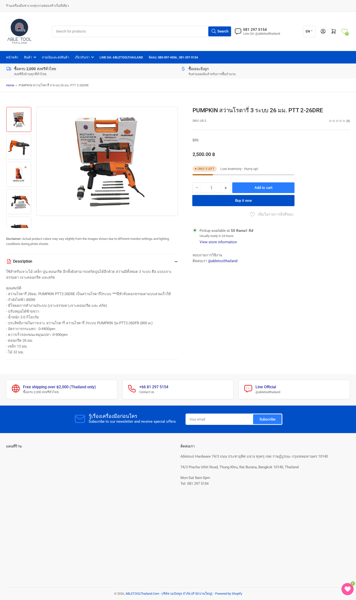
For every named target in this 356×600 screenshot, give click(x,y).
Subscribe (267, 419)
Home (10, 85)
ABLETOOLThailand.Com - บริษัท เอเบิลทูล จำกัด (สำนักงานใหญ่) (169, 593)
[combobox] (142, 31)
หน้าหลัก (12, 57)
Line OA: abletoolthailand (121, 57)
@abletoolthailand (222, 261)
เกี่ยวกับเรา (82, 57)
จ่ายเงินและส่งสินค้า (55, 57)
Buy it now (243, 200)
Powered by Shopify (228, 593)
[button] (344, 31)
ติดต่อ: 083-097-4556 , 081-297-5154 (173, 57)
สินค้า (28, 57)
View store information (218, 242)
